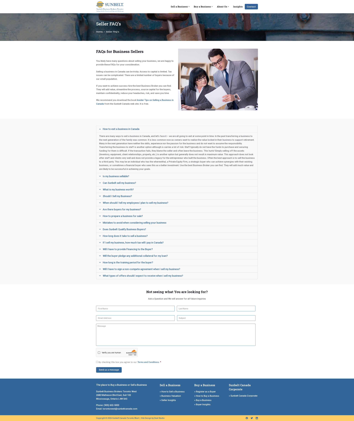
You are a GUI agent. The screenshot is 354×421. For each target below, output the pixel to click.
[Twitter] (252, 418)
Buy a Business (202, 6)
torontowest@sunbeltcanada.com (120, 408)
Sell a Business (179, 6)
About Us (222, 6)
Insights (238, 6)
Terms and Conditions (148, 362)
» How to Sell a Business (172, 391)
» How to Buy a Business (206, 396)
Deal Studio (159, 418)
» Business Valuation (170, 396)
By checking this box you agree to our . (129, 362)
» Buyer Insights (202, 404)
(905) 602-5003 (111, 405)
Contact (251, 6)
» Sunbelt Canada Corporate (243, 395)
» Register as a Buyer (205, 391)
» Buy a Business (202, 400)
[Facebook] (247, 418)
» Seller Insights (168, 400)
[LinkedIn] (257, 418)
